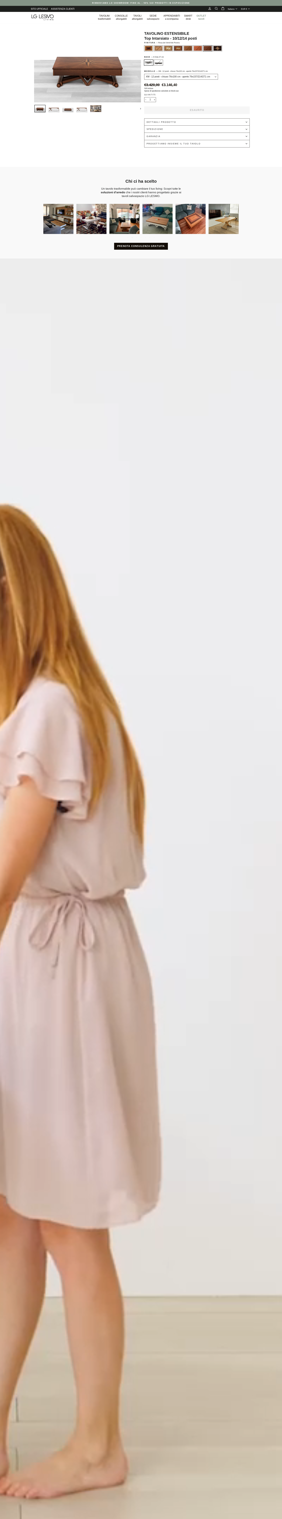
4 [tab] (141, 237)
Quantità (150, 95)
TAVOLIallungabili (137, 17)
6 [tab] (149, 237)
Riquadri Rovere (158, 48)
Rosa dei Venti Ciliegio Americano (197, 48)
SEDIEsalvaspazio (153, 17)
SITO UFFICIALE (39, 8)
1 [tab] (127, 237)
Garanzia (153, 136)
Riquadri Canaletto (168, 48)
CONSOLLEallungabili (121, 17)
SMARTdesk (188, 17)
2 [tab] (132, 237)
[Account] (208, 9)
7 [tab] (154, 237)
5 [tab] (145, 237)
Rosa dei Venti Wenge (217, 48)
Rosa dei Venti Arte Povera (207, 48)
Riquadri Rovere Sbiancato (148, 48)
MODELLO (176, 71)
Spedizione (155, 129)
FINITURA (162, 43)
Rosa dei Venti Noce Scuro (188, 48)
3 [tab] (136, 237)
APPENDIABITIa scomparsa (171, 17)
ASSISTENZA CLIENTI (62, 8)
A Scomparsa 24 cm (158, 62)
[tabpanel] (91, 219)
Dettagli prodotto (161, 122)
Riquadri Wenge (178, 48)
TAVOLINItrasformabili (104, 17)
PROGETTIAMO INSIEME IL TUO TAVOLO (174, 143)
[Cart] (221, 9)
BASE (154, 57)
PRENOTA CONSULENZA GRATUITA (141, 246)
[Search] (215, 9)
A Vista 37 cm (148, 62)
